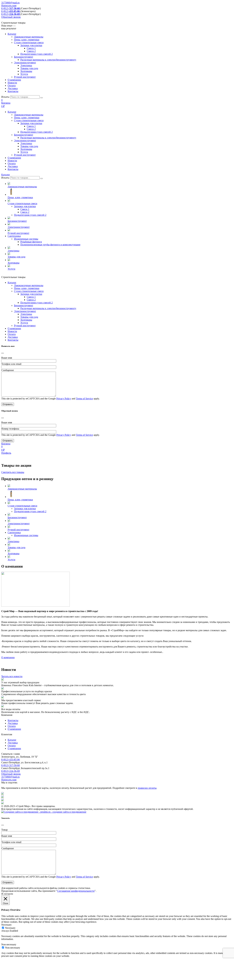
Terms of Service (84, 398)
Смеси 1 (31, 48)
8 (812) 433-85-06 (10, 759)
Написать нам (8, 5)
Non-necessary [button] (8, 944)
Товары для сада (29, 68)
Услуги (24, 74)
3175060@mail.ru (10, 2)
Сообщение (7, 370)
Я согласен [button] (7, 893)
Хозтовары (26, 71)
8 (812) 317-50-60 (10, 765)
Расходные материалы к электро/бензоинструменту (48, 59)
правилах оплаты (147, 788)
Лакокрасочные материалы (28, 36)
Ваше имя (6, 357)
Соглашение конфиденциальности (76, 891)
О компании (14, 79)
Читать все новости (11, 676)
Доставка (13, 88)
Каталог (12, 34)
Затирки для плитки (31, 45)
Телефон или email (11, 364)
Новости (12, 82)
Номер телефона (10, 428)
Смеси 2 (31, 51)
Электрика (26, 65)
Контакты (13, 91)
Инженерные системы (26, 238)
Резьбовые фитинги (31, 241)
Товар (4, 829)
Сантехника (14, 236)
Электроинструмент (25, 62)
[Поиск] (41, 97)
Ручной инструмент (25, 77)
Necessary (10, 928)
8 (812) (10, 8)
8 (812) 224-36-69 (10, 771)
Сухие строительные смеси (29, 42)
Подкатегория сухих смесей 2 (36, 54)
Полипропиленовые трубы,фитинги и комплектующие (50, 244)
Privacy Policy (63, 398)
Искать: (5, 96)
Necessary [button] (6, 924)
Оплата (12, 85)
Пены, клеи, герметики (26, 39)
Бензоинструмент (23, 56)
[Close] (2, 353)
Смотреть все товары (12, 472)
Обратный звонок (11, 17)
